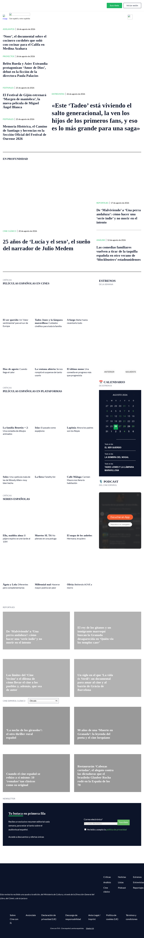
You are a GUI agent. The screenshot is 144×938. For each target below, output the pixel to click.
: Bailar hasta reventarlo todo (77, 321)
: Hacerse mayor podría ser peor (47, 586)
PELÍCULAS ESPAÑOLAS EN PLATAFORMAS (32, 391)
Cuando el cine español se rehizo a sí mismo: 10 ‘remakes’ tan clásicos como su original (23, 779)
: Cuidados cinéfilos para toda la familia (49, 322)
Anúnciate (31, 915)
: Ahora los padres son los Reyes (80, 429)
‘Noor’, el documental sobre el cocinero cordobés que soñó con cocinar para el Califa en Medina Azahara (24, 42)
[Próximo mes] (134, 394)
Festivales (8, 88)
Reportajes (102, 203)
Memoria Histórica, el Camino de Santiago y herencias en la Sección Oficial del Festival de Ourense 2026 (25, 132)
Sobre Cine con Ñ (14, 919)
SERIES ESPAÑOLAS (16, 498)
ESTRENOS (107, 281)
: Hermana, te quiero (79, 537)
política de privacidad (116, 829)
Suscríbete (114, 5)
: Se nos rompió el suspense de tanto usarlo (49, 372)
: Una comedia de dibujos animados (15, 430)
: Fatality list (45, 476)
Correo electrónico (93, 819)
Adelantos (8, 29)
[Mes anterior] (106, 394)
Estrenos (137, 877)
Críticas (107, 877)
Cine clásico (9, 231)
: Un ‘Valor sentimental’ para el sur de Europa (15, 322)
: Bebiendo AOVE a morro (79, 586)
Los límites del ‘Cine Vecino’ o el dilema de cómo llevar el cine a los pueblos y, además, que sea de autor (24, 682)
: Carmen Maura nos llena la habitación (78, 479)
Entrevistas (58, 94)
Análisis (100, 240)
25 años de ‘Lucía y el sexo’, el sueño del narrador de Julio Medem (46, 245)
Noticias (122, 877)
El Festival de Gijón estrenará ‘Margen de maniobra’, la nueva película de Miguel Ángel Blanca (24, 101)
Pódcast (122, 887)
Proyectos (8, 56)
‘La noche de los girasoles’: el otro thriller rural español (24, 733)
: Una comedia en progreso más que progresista (79, 372)
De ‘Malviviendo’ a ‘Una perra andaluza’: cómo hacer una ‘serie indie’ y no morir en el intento (118, 216)
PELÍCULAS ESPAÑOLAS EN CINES (26, 283)
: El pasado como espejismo (45, 429)
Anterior (109, 372)
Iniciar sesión (132, 5)
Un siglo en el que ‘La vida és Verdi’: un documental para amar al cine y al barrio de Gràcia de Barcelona (95, 682)
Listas (121, 882)
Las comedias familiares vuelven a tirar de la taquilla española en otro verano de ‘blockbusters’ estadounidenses (118, 253)
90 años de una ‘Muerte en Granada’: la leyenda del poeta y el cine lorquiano (95, 733)
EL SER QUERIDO (113, 447)
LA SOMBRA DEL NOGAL (117, 457)
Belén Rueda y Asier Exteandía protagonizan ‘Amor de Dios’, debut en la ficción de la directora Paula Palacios (25, 69)
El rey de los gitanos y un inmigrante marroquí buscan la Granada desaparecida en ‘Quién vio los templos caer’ (95, 635)
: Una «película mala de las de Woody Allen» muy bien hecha (16, 479)
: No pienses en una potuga (45, 537)
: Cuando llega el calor (15, 371)
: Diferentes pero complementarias (15, 586)
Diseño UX (90, 928)
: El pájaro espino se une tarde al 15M (16, 538)
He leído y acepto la (107, 829)
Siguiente (130, 372)
